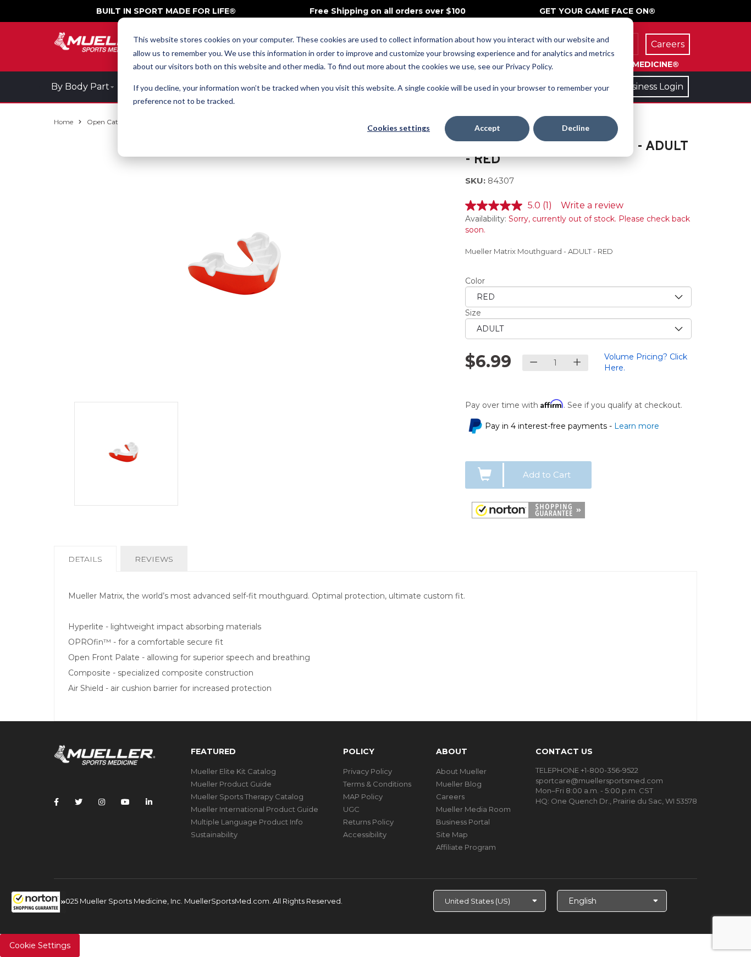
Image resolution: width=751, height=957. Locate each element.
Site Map (452, 834)
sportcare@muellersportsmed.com (599, 780)
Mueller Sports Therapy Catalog (247, 796)
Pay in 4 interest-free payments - (572, 426)
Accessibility (364, 834)
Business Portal (463, 821)
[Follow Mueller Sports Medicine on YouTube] (125, 802)
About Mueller (461, 771)
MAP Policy (363, 796)
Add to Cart (547, 474)
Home (63, 122)
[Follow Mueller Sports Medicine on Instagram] (101, 802)
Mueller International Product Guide (254, 809)
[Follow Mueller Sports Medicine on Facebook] (56, 802)
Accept (487, 127)
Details (87, 563)
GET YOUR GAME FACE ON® (597, 11)
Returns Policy (368, 821)
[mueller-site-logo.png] (105, 41)
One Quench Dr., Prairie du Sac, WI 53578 (624, 800)
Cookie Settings (39, 945)
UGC (351, 809)
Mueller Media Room (473, 809)
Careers (450, 796)
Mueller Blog (459, 783)
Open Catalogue (113, 122)
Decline (575, 127)
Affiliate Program (466, 847)
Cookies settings (398, 127)
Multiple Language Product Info (247, 821)
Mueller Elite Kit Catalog (233, 771)
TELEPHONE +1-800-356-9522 (586, 770)
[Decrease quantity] (533, 363)
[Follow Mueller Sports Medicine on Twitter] (78, 802)
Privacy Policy (367, 771)
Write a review (592, 205)
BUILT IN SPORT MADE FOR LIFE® (166, 11)
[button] (38, 902)
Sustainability (214, 834)
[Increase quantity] (577, 363)
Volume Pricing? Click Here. (645, 362)
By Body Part (80, 86)
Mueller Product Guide (231, 783)
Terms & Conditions (377, 783)
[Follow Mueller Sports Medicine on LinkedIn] (149, 802)
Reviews (154, 559)
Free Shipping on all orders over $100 (388, 11)
